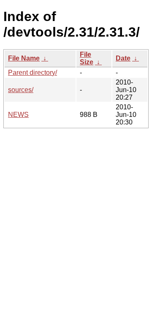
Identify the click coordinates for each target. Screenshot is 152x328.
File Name (24, 58)
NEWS (18, 114)
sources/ (20, 89)
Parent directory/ (32, 72)
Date (123, 58)
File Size (86, 58)
